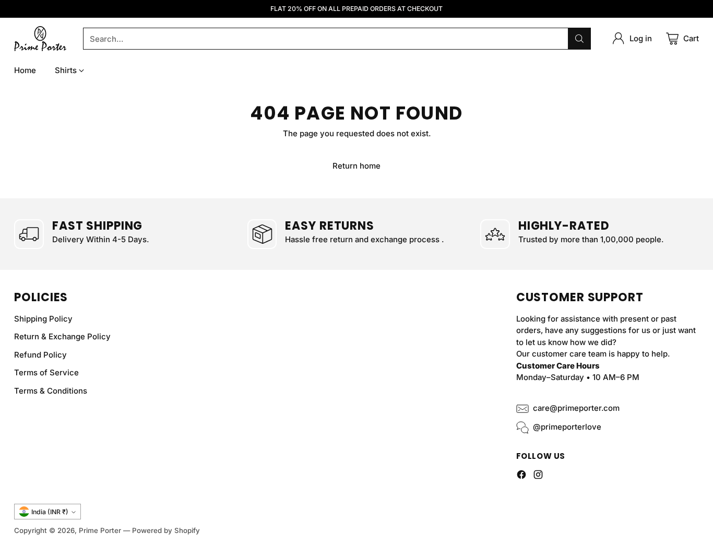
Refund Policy (40, 355)
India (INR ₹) (49, 512)
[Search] (579, 39)
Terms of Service (46, 372)
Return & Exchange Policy (62, 336)
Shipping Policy (43, 319)
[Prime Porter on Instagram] (538, 476)
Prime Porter (100, 530)
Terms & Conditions (50, 391)
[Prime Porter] (40, 38)
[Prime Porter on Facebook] (521, 476)
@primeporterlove (567, 427)
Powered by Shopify (166, 530)
